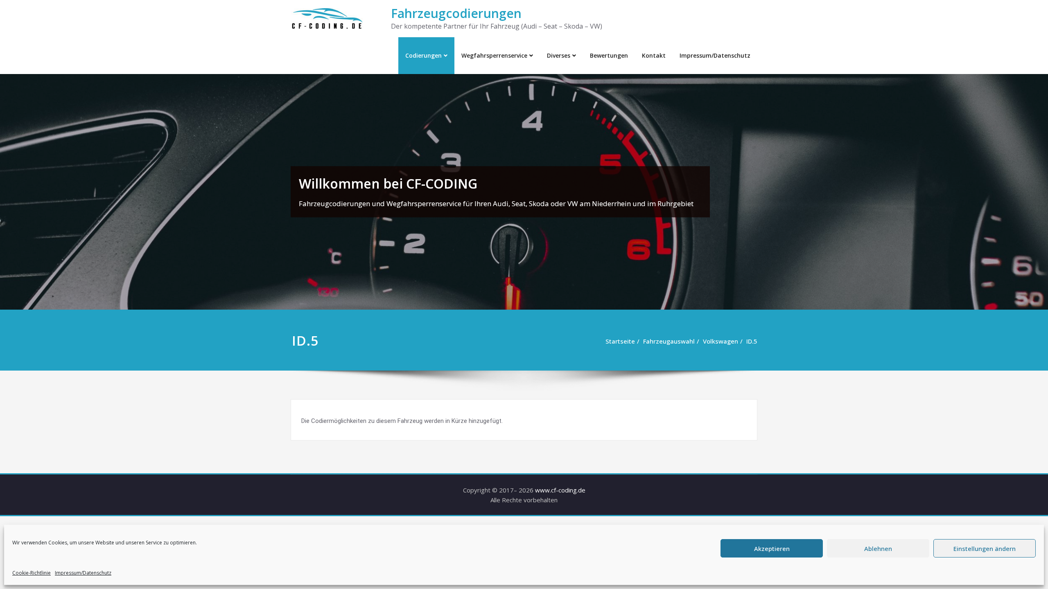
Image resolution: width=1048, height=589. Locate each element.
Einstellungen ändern (984, 548)
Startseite (620, 341)
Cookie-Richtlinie (31, 572)
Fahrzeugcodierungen (456, 13)
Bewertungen (609, 55)
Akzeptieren (772, 548)
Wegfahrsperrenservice (494, 55)
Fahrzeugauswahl (669, 341)
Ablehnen (878, 548)
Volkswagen (720, 341)
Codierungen (423, 55)
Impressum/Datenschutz (83, 572)
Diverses (558, 55)
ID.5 (751, 341)
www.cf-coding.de (560, 490)
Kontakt (654, 55)
